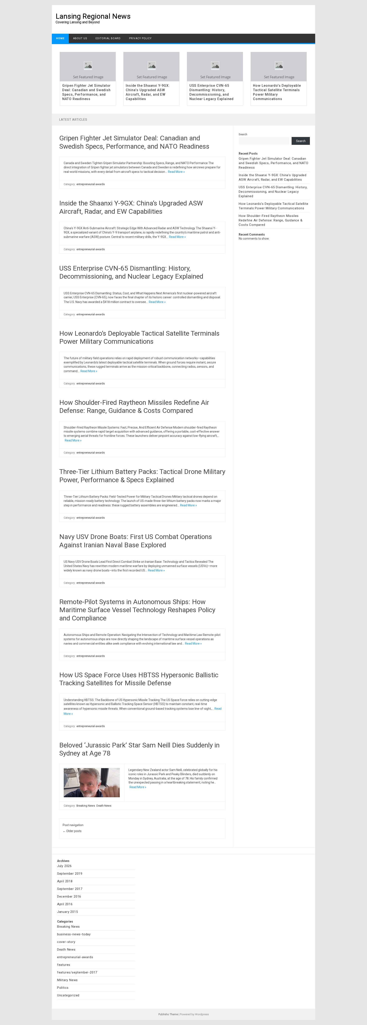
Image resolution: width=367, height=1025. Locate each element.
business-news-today (74, 934)
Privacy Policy (140, 38)
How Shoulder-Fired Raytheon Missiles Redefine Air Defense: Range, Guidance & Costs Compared (134, 406)
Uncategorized (68, 995)
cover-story (66, 942)
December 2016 (69, 896)
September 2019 (69, 874)
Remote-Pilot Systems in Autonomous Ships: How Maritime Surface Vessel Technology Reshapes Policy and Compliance (137, 610)
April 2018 (65, 881)
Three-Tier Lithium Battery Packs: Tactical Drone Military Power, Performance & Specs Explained (142, 476)
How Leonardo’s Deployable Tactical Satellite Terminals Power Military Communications (277, 92)
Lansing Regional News (93, 16)
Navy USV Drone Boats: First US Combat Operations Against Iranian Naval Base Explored (135, 541)
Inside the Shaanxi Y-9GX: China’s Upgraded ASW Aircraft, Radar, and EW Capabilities (147, 92)
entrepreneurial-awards (90, 184)
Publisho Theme (168, 1014)
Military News (67, 980)
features (63, 965)
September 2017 (69, 889)
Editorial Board (108, 38)
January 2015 (67, 912)
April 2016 (65, 904)
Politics (63, 988)
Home (60, 38)
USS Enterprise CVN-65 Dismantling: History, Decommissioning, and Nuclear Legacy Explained (211, 92)
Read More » (176, 171)
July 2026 (64, 866)
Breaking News (85, 805)
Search (243, 134)
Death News (103, 805)
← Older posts (72, 831)
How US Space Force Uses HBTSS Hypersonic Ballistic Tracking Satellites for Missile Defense (138, 679)
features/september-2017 (77, 972)
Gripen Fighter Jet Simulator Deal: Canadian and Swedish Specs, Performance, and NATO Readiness (86, 92)
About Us (80, 38)
